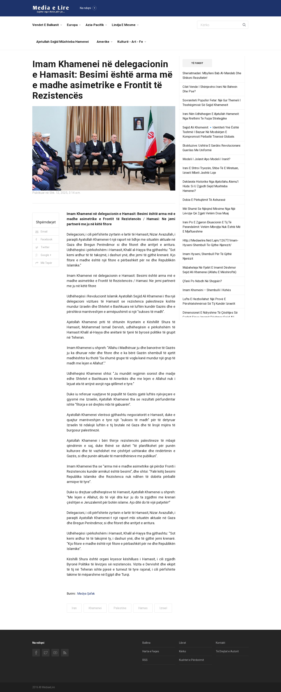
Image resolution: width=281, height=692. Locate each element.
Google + (46, 255)
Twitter (45, 247)
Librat (182, 642)
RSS (145, 659)
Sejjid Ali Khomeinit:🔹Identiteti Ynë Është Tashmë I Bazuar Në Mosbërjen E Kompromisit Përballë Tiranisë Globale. (211, 132)
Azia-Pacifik (95, 25)
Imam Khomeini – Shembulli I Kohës (207, 290)
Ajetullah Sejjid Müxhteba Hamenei (62, 42)
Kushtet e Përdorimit (191, 659)
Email (44, 231)
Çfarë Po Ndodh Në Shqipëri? (202, 281)
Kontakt (220, 642)
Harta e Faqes (150, 651)
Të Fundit (197, 63)
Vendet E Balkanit (45, 25)
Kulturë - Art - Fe (130, 42)
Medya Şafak (86, 593)
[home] (50, 9)
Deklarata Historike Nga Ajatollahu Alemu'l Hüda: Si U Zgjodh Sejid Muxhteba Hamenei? (210, 186)
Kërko (182, 651)
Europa (72, 25)
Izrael (163, 608)
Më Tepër (46, 262)
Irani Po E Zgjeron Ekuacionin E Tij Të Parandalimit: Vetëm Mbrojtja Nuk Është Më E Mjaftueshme (211, 226)
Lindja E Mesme (124, 25)
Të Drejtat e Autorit (227, 651)
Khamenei (95, 608)
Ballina (146, 642)
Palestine (120, 608)
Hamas (143, 608)
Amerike (103, 42)
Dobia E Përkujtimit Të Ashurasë (204, 200)
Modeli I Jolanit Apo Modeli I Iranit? (206, 159)
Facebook (46, 239)
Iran (74, 608)
